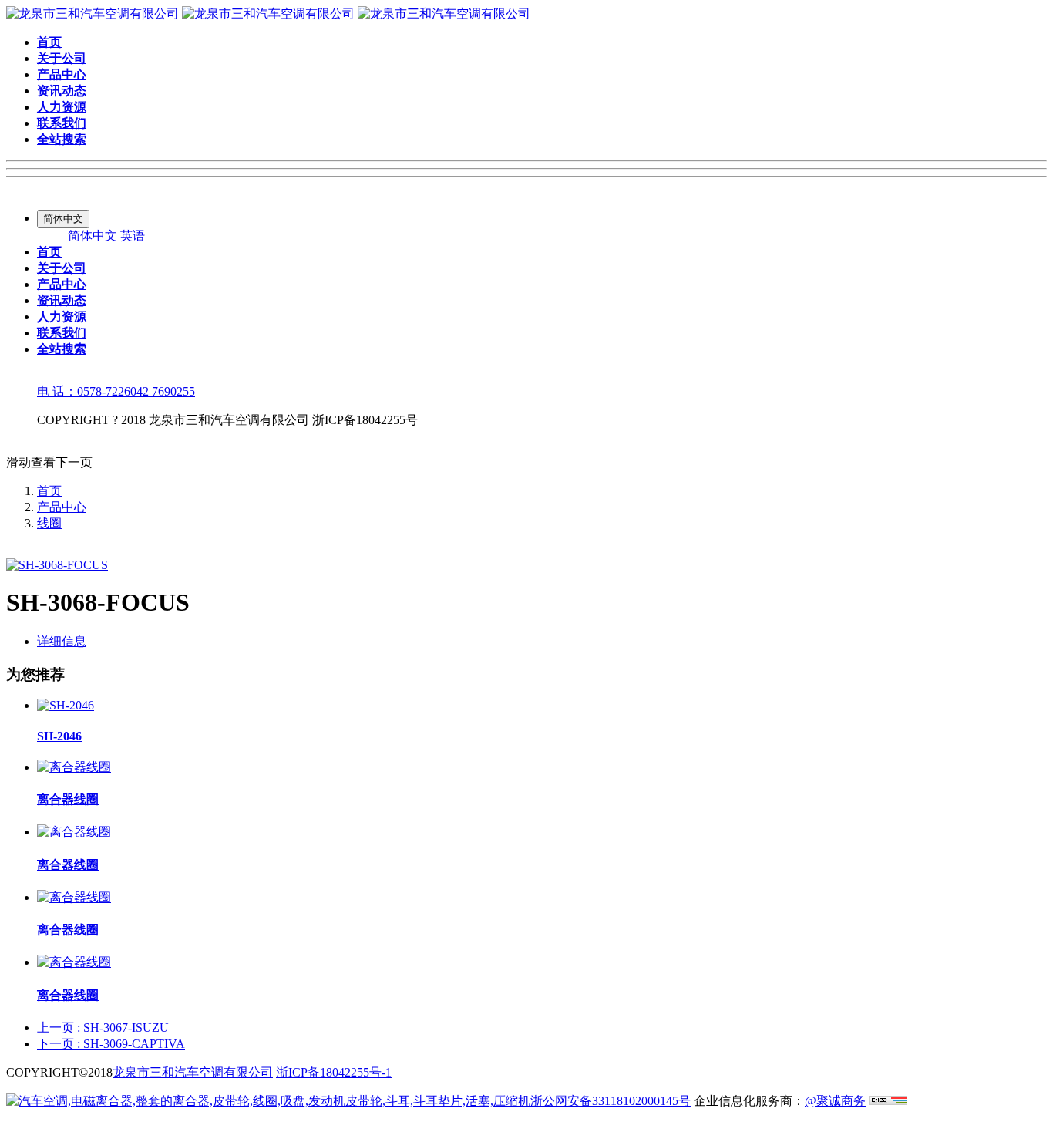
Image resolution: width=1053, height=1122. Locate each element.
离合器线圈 (68, 799)
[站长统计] (888, 1100)
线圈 (49, 523)
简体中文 (94, 235)
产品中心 (61, 507)
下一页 (111, 1043)
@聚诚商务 (835, 1100)
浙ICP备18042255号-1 (334, 1072)
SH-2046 (59, 736)
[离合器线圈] (74, 766)
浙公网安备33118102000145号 (610, 1100)
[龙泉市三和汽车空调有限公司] (268, 13)
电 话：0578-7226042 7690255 (116, 391)
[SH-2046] (65, 705)
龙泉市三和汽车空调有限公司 (193, 1072)
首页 (49, 490)
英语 (132, 235)
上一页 (103, 1027)
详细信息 (61, 641)
